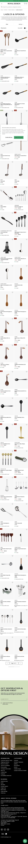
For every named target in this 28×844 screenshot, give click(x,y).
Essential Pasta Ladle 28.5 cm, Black (20, 391)
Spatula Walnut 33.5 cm (5, 338)
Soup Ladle (3, 181)
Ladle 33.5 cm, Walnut (5, 364)
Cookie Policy (4, 772)
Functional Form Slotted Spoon (19, 657)
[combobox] (21, 24)
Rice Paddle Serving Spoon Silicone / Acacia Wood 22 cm (6, 104)
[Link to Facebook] (5, 829)
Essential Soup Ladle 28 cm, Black (6, 418)
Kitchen (15, 767)
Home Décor (17, 765)
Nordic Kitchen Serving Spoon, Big (6, 312)
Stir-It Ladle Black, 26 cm (19, 417)
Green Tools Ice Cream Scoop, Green (19, 471)
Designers (3, 773)
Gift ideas (3, 784)
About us (3, 770)
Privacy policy (4, 767)
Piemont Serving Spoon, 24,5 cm (6, 286)
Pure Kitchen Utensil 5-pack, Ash (6, 549)
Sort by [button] (20, 24)
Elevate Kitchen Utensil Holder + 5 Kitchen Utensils (6, 259)
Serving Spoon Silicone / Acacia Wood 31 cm (19, 78)
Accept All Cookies (19, 137)
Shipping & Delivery (5, 762)
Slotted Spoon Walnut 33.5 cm (20, 338)
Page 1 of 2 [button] (13, 663)
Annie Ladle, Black (4, 232)
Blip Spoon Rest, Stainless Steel (6, 602)
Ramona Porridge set (19, 206)
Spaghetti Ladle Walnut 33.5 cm (20, 365)
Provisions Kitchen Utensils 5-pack (6, 629)
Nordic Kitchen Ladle (18, 285)
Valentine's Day (4, 781)
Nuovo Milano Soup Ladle (5, 575)
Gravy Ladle (17, 181)
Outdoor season (4, 786)
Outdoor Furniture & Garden (20, 770)
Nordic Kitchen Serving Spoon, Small (20, 312)
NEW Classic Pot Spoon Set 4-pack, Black (20, 233)
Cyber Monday (4, 791)
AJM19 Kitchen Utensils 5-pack (20, 497)
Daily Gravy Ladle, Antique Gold (20, 444)
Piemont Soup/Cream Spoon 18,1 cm (20, 549)
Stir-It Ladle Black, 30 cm (5, 443)
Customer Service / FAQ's (6, 760)
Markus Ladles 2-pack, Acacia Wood (6, 51)
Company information (6, 768)
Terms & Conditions (5, 765)
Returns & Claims (4, 763)
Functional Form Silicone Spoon (5, 657)
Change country (4, 805)
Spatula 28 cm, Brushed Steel (6, 496)
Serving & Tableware (18, 762)
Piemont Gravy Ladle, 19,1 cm (20, 258)
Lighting (15, 763)
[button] (24, 3)
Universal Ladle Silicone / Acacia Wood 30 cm (5, 78)
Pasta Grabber (3, 206)
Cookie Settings (8, 137)
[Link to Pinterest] (2, 829)
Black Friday (3, 789)
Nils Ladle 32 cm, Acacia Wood (20, 155)
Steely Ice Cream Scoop (5, 155)
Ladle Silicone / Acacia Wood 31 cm (20, 51)
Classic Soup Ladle (18, 523)
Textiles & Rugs (17, 768)
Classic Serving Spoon (5, 523)
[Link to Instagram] (8, 829)
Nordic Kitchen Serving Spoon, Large (20, 576)
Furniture (16, 760)
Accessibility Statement (6, 775)
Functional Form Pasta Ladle (20, 629)
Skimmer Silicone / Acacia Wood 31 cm (20, 104)
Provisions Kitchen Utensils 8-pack (20, 602)
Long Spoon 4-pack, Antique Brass (6, 471)
